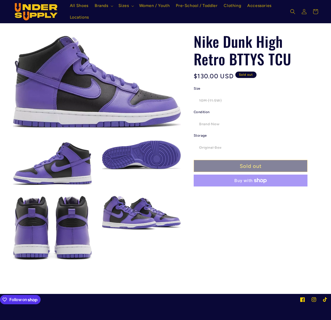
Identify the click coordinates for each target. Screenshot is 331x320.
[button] (103, 6)
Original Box (213, 148)
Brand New (212, 125)
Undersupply (35, 317)
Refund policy (59, 317)
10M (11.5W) (213, 101)
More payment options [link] (250, 193)
